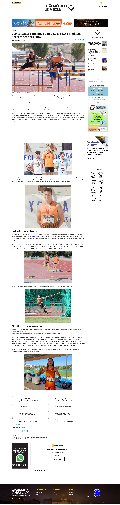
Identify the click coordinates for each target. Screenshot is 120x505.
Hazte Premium (57, 455)
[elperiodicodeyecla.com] (97, 32)
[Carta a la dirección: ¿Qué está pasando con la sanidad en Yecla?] (104, 43)
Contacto (106, 0)
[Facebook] (73, 40)
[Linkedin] (81, 40)
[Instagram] (17, 498)
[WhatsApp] (78, 40)
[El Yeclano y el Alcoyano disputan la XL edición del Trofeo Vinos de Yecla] (104, 60)
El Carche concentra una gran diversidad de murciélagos (94, 68)
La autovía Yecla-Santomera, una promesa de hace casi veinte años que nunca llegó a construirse (94, 51)
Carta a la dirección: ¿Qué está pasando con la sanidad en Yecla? (94, 43)
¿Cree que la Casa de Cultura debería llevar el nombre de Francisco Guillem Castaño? (97, 151)
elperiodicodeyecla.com (16, 40)
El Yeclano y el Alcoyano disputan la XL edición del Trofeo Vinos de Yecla (94, 60)
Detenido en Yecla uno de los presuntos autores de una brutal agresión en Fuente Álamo (29, 437)
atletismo (23, 427)
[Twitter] (76, 40)
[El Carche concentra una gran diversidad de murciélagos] (104, 68)
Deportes (13, 30)
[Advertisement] (48, 134)
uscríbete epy (105, 2)
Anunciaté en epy (17, 2)
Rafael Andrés (31, 236)
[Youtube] (20, 498)
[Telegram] (83, 40)
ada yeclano (18, 427)
